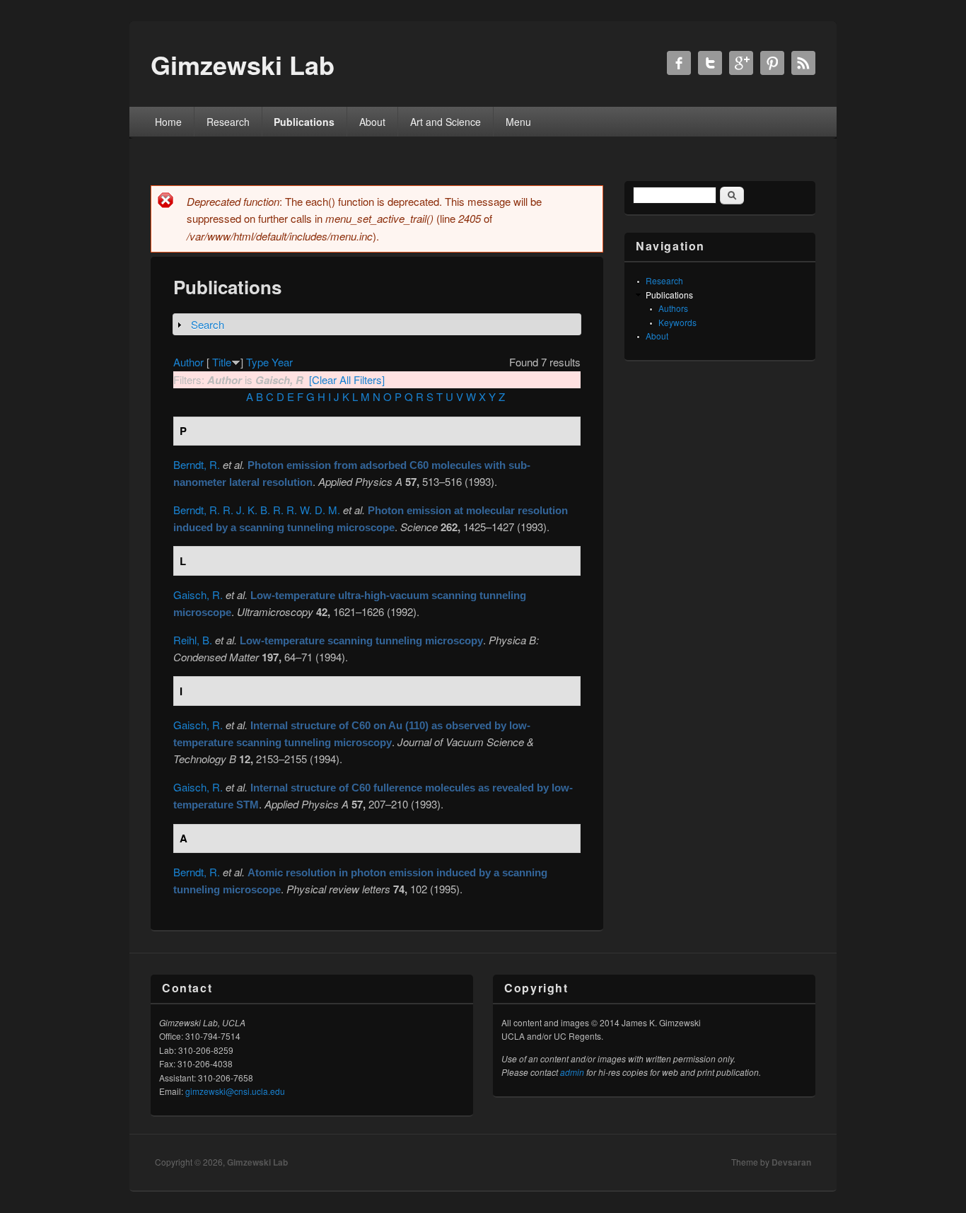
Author (188, 361)
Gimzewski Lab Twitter (710, 63)
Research (228, 122)
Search (207, 324)
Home (168, 122)
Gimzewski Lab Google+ (741, 63)
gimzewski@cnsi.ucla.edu (235, 1091)
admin (572, 1072)
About (372, 122)
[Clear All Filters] (347, 379)
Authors (673, 308)
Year (282, 361)
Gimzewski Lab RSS (803, 63)
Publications (304, 122)
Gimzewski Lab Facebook (679, 63)
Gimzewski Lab (257, 1162)
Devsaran (791, 1162)
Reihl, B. (192, 639)
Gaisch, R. (198, 594)
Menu (518, 122)
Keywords (677, 322)
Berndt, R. (196, 464)
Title (221, 361)
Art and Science (445, 122)
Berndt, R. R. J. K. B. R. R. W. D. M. (256, 509)
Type (257, 361)
